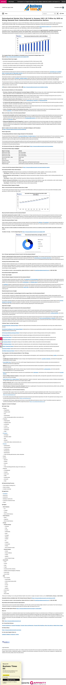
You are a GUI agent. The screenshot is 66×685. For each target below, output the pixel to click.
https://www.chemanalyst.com (9, 394)
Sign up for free (11, 679)
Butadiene (5, 433)
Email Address (6, 675)
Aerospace (5, 493)
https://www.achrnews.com (25, 398)
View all (63, 1)
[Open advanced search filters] (57, 13)
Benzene (5, 443)
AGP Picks (3, 1)
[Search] (55, 13)
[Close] (20, 662)
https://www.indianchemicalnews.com (37, 401)
